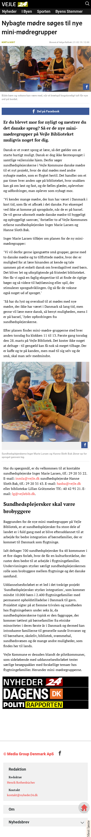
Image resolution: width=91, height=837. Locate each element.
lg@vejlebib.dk (23, 493)
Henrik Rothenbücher (21, 782)
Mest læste (88, 828)
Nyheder (9, 11)
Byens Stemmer (69, 11)
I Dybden (9, 17)
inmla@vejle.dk (27, 478)
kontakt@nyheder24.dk (22, 795)
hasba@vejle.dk (69, 483)
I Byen (27, 11)
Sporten (43, 11)
